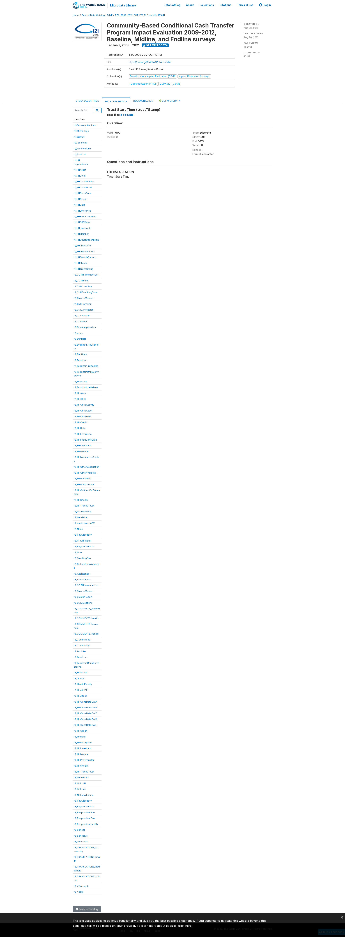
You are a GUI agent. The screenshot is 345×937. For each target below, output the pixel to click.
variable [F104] (156, 15)
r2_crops (79, 333)
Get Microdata (156, 45)
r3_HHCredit (80, 730)
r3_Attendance (82, 579)
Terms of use (245, 5)
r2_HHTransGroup (84, 505)
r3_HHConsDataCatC (85, 713)
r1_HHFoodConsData (85, 216)
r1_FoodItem (80, 142)
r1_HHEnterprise (82, 210)
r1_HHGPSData (82, 222)
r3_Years (79, 891)
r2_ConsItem (81, 321)
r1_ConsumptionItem (85, 125)
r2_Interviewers (82, 511)
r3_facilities (80, 651)
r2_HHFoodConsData (85, 439)
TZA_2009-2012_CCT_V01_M (130, 15)
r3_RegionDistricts (84, 806)
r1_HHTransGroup (83, 268)
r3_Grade (79, 678)
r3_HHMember (81, 754)
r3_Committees (82, 639)
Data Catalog (172, 5)
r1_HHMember (81, 233)
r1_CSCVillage (81, 130)
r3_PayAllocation (83, 800)
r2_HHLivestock (82, 445)
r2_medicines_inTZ (84, 523)
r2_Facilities (80, 354)
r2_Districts (80, 338)
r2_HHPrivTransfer (84, 484)
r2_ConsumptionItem (85, 327)
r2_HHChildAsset (83, 410)
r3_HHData (80, 736)
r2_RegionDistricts (84, 546)
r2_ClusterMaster (83, 298)
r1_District (79, 136)
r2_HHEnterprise (83, 433)
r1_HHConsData (82, 193)
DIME (109, 15)
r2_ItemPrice (81, 517)
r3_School (79, 829)
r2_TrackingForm (83, 558)
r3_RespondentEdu (84, 812)
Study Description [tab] (87, 101)
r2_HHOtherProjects (85, 472)
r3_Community (81, 645)
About (190, 5)
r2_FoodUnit (80, 381)
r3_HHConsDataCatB (85, 707)
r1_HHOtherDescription (86, 239)
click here (185, 925)
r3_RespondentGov (84, 818)
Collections (206, 5)
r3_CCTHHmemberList (86, 585)
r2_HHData (80, 428)
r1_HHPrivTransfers (84, 251)
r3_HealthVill (80, 690)
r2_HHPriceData (82, 478)
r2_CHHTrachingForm (85, 292)
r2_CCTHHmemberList (86, 274)
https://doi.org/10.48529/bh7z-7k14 (150, 62)
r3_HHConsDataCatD (85, 719)
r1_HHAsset (80, 169)
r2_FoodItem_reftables (86, 365)
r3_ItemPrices (81, 777)
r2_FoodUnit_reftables (86, 387)
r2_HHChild (80, 398)
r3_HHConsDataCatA (85, 701)
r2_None (78, 529)
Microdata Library (123, 5)
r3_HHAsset (80, 695)
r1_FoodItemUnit (82, 148)
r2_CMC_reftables (83, 309)
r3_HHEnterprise (83, 742)
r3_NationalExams (83, 794)
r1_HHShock (80, 263)
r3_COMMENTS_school (86, 633)
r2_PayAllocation (83, 534)
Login (267, 5)
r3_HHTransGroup (84, 771)
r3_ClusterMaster (83, 591)
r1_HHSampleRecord (85, 257)
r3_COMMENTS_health (86, 618)
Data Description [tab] (116, 101)
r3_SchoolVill (81, 835)
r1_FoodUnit (80, 154)
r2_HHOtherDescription (86, 466)
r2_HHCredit (80, 422)
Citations (225, 5)
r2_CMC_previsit (82, 303)
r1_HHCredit (80, 199)
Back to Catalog (88, 909)
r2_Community (81, 315)
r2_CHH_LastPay (83, 286)
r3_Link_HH (80, 783)
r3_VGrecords (81, 886)
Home (76, 15)
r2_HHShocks (81, 499)
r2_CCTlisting (81, 280)
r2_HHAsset (80, 393)
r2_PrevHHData (82, 540)
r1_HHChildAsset (83, 187)
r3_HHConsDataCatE (85, 724)
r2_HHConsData (82, 416)
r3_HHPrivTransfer (84, 759)
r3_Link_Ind (80, 789)
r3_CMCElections (83, 602)
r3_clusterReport (83, 596)
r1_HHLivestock (82, 228)
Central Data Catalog (93, 15)
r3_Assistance (81, 573)
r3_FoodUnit (80, 672)
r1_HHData (79, 204)
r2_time (78, 552)
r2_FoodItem (80, 360)
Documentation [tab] (143, 101)
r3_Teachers (81, 841)
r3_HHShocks (81, 765)
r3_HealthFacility (83, 684)
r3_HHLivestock (82, 748)
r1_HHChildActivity (84, 181)
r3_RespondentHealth (86, 824)
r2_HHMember (81, 451)
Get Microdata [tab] (170, 101)
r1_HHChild (80, 175)
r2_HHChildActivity (84, 404)
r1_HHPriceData (82, 245)
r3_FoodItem (80, 657)
